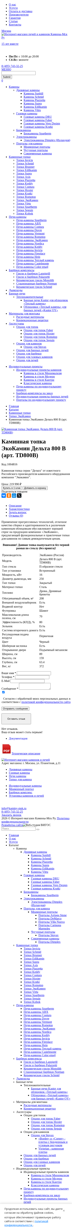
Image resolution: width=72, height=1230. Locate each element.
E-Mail (5, 680)
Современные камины (38, 153)
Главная (14, 835)
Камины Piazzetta (34, 100)
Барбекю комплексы (21, 270)
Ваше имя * (8, 673)
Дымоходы (16, 290)
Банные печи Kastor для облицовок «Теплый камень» (46, 302)
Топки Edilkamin (26, 170)
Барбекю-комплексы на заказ (34, 393)
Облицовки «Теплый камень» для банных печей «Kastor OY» (45, 308)
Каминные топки (20, 156)
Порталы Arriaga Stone (52, 915)
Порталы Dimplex (49, 941)
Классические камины (38, 383)
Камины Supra (33, 103)
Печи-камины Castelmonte (32, 263)
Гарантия (14, 17)
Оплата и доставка (20, 11)
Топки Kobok (24, 213)
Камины (14, 86)
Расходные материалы (30, 316)
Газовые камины (26, 113)
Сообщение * (9, 688)
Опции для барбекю (29, 353)
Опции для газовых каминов (34, 356)
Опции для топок (27, 326)
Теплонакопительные (29, 296)
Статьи (13, 21)
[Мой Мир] (14, 495)
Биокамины (23, 130)
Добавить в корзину (35, 488)
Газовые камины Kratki (38, 126)
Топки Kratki (24, 193)
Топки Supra (24, 173)
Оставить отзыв (16, 718)
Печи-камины (17, 216)
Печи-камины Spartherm (31, 220)
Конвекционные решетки (32, 320)
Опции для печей (27, 360)
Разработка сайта (12, 825)
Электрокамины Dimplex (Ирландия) (47, 140)
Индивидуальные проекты (25, 366)
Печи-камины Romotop (30, 236)
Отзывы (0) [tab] (16, 515)
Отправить (15, 708)
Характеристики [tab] (19, 509)
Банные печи (17, 293)
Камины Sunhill (33, 93)
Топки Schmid (25, 163)
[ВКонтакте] (3, 495)
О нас (12, 4)
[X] (19, 495)
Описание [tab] (15, 505)
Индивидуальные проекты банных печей (42, 396)
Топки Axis (23, 176)
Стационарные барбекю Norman (36, 283)
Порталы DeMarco (49, 918)
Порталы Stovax (48, 935)
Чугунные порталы (36, 150)
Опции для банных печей (32, 350)
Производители (19, 14)
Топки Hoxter (24, 190)
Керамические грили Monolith (35, 280)
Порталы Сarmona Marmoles (49, 927)
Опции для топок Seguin (39, 340)
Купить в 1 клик (11, 488)
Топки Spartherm (26, 206)
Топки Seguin (24, 210)
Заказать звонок (11, 815)
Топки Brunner (25, 166)
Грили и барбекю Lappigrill (33, 273)
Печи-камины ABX (28, 223)
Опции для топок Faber (38, 330)
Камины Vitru (32, 110)
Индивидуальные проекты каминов (38, 369)
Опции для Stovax (35, 346)
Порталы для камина (29, 143)
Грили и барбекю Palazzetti (33, 276)
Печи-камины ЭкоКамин (32, 240)
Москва (6, 30)
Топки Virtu (23, 203)
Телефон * (7, 677)
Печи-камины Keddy (29, 246)
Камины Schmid (34, 96)
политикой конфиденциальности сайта (46, 702)
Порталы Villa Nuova (51, 921)
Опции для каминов (29, 343)
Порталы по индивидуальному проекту (41, 399)
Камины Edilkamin (35, 106)
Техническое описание (26, 753)
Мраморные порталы (37, 146)
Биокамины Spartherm (37, 133)
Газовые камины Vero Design (42, 123)
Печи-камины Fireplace (30, 253)
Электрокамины (26, 136)
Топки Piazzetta (25, 180)
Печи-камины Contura (30, 226)
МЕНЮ (6, 69)
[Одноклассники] (9, 495)
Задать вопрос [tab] (18, 512)
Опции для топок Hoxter (39, 333)
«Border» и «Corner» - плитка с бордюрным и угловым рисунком (53, 1142)
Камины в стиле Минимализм (43, 373)
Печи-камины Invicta (29, 250)
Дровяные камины (28, 90)
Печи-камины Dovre (29, 230)
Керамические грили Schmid (34, 286)
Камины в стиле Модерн (39, 376)
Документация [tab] (18, 738)
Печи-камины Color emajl (32, 266)
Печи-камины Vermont (30, 233)
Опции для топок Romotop (40, 336)
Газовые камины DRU (38, 116)
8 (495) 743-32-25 (12, 66)
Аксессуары (16, 323)
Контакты (15, 24)
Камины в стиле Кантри (39, 379)
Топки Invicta (24, 160)
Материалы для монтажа (24, 313)
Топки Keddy (24, 183)
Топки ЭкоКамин (27, 200)
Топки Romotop (26, 196)
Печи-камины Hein (28, 256)
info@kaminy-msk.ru (13, 808)
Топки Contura (25, 186)
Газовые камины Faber (38, 120)
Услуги (13, 7)
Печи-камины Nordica (30, 243)
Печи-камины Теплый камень (35, 260)
